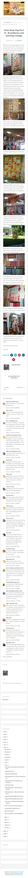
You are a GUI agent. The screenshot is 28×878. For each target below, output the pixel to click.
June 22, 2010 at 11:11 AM (13, 601)
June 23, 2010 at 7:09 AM (12, 640)
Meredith (8, 559)
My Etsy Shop (5, 699)
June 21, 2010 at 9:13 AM (12, 432)
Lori (9, 45)
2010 (5, 747)
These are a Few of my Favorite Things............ (14, 805)
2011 (5, 744)
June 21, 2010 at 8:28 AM (12, 418)
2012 (5, 742)
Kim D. (8, 518)
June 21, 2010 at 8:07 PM (12, 530)
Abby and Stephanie (12, 451)
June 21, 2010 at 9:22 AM (12, 449)
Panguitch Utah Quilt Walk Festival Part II (14, 796)
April (6, 819)
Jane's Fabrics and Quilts (13, 568)
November (7, 751)
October (6, 754)
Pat (7, 532)
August (6, 759)
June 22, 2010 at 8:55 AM (12, 580)
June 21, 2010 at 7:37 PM (12, 516)
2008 (5, 833)
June (6, 765)
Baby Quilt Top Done (9, 810)
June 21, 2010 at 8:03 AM (12, 408)
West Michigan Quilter (12, 591)
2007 (5, 836)
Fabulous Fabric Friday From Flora (12, 808)
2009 (5, 831)
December (7, 749)
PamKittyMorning (11, 582)
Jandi (7, 460)
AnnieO (8, 495)
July (6, 762)
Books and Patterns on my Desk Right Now (14, 813)
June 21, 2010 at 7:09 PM (12, 503)
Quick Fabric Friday (9, 785)
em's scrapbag (10, 421)
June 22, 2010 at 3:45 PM (12, 615)
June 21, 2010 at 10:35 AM (13, 457)
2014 (5, 737)
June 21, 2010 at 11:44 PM (13, 557)
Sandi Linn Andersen (12, 435)
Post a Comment (7, 657)
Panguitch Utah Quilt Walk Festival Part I (14, 798)
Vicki (7, 474)
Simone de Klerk (11, 401)
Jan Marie (9, 549)
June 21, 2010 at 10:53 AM (13, 472)
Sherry (8, 506)
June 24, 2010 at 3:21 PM (12, 654)
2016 (5, 731)
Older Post (20, 387)
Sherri (8, 410)
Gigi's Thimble (10, 603)
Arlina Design (19, 873)
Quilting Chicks (10, 77)
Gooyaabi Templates (18, 874)
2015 (5, 734)
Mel (7, 617)
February (7, 825)
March (6, 822)
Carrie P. (8, 486)
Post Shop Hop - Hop (9, 771)
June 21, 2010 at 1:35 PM (12, 493)
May (6, 817)
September (7, 757)
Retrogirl (8, 642)
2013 (5, 739)
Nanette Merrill (16, 365)
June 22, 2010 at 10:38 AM (13, 588)
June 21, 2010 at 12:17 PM (13, 484)
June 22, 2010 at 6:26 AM (12, 565)
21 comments (18, 40)
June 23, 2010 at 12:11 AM (13, 626)
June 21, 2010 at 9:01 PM (12, 546)
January (6, 827)
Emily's (11, 185)
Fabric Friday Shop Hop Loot (11, 773)
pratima (8, 628)
